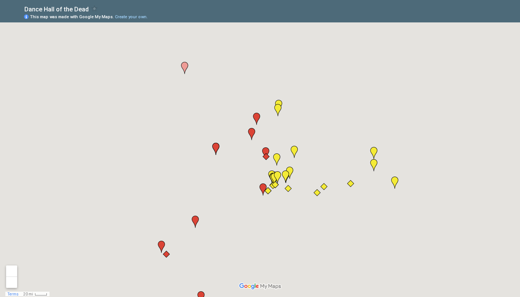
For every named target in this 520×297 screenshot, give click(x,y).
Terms (13, 294)
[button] (374, 165)
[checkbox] (94, 8)
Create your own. (131, 16)
